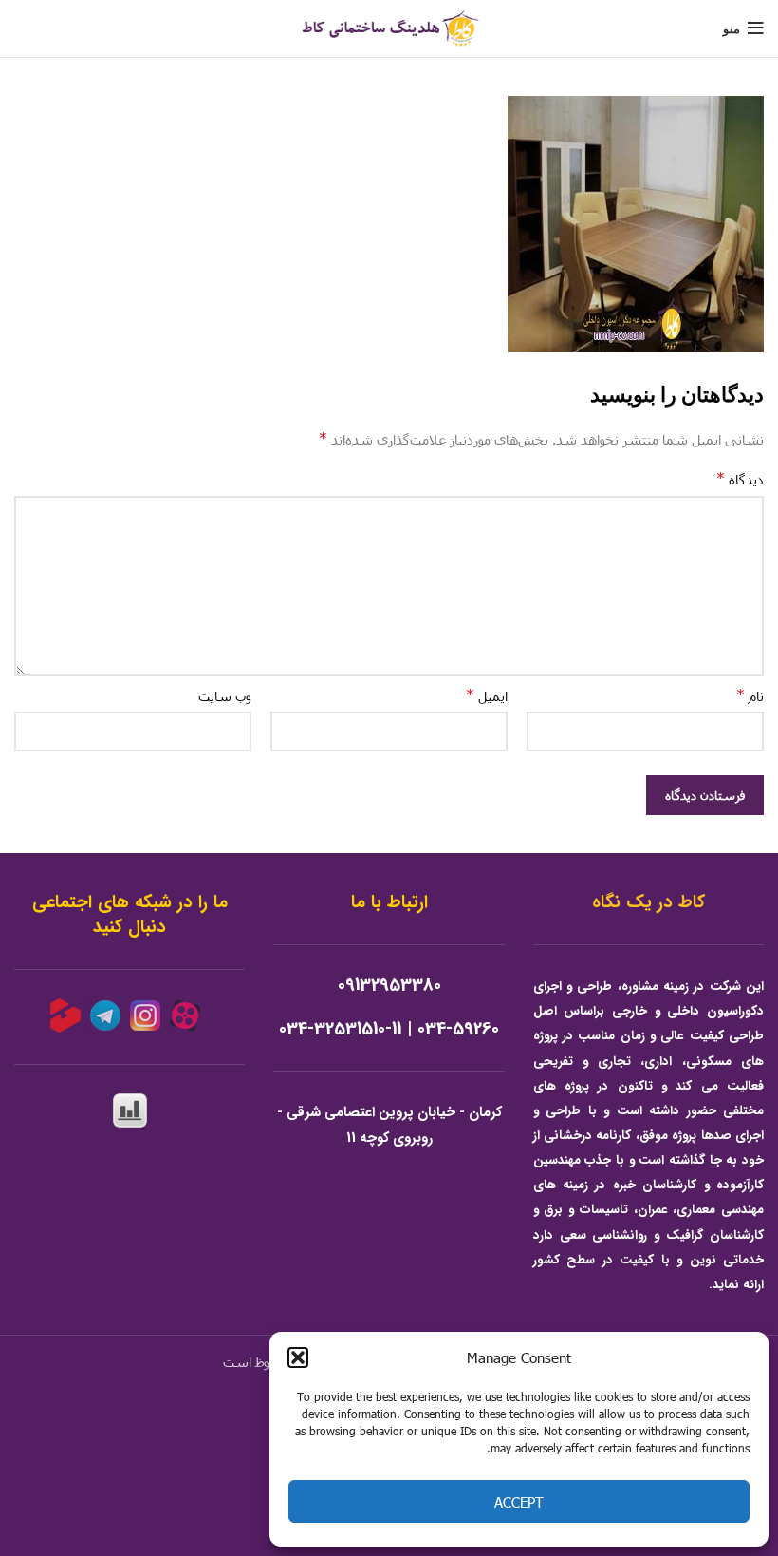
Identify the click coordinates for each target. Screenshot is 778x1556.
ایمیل (487, 695)
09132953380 (389, 985)
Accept (519, 1501)
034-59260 (458, 1029)
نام (750, 695)
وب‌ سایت (224, 696)
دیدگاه (740, 478)
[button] (297, 1357)
